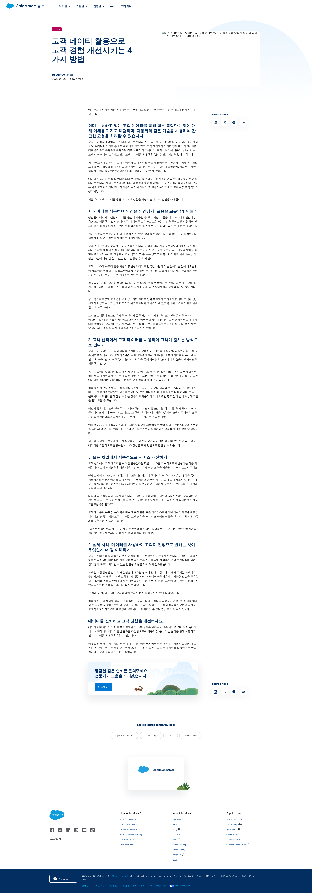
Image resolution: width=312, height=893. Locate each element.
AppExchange (232, 824)
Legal (175, 859)
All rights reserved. (120, 876)
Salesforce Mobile (234, 819)
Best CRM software (128, 824)
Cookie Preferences (157, 885)
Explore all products (128, 829)
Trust (175, 839)
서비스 (57, 29)
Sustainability (179, 849)
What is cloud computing (131, 834)
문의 (142, 885)
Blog (175, 829)
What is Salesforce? (128, 819)
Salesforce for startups (236, 844)
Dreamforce (231, 829)
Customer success (128, 839)
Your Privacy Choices (184, 885)
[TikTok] (92, 831)
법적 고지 (86, 885)
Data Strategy (151, 735)
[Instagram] (76, 831)
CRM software (232, 834)
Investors (177, 854)
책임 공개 (125, 885)
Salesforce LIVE (233, 839)
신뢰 (135, 885)
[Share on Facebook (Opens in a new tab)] (234, 122)
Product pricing (126, 844)
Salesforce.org (179, 844)
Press (175, 824)
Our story (177, 819)
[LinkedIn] (68, 831)
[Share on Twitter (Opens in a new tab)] (224, 122)
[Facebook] (52, 831)
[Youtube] (84, 831)
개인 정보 (112, 885)
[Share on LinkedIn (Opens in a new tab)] (215, 122)
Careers (176, 834)
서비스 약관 (99, 885)
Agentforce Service (124, 735)
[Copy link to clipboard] (243, 122)
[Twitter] (60, 831)
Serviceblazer (190, 735)
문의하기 (103, 687)
